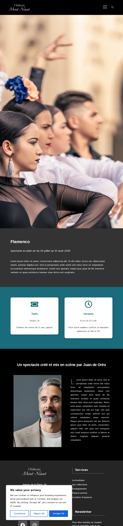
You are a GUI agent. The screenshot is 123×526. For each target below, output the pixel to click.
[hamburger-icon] (105, 7)
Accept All (58, 513)
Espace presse (79, 493)
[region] (39, 502)
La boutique (78, 480)
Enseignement (79, 488)
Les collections (79, 484)
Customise (19, 513)
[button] (113, 7)
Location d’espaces (82, 497)
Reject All (39, 513)
